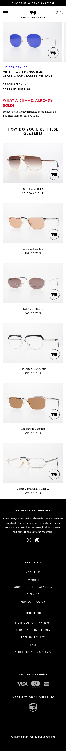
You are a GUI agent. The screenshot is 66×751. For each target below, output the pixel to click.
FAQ (33, 644)
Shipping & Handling (33, 652)
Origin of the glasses (33, 586)
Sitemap (33, 594)
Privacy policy (33, 601)
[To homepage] (33, 12)
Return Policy (33, 637)
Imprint (33, 579)
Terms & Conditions (33, 629)
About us (33, 572)
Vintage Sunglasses (33, 17)
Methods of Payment (33, 622)
